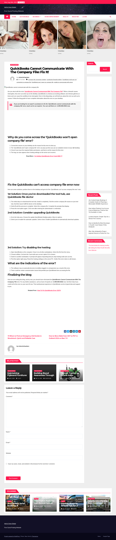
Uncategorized (14, 64)
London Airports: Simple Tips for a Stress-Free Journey (71, 505)
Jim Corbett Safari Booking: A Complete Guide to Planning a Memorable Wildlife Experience (98, 202)
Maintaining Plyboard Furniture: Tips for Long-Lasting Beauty (17, 376)
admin (21, 508)
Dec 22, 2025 (93, 506)
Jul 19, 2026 (66, 508)
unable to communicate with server (63, 82)
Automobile (24, 16)
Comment (9, 396)
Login (84, 16)
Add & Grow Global (10, 7)
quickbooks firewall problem (54, 79)
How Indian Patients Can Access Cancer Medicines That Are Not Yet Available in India (99, 210)
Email (8, 442)
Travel (9, 501)
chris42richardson (24, 77)
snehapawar (76, 378)
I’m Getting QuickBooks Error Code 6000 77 (48, 156)
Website (8, 453)
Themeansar (35, 536)
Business (36, 16)
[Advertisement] (44, 123)
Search (90, 63)
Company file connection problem (37, 79)
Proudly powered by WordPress (12, 536)
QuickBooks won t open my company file (42, 82)
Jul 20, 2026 (39, 506)
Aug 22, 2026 (12, 508)
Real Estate (91, 498)
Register (75, 16)
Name (8, 432)
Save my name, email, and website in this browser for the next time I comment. (31, 464)
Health (65, 16)
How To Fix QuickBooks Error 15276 (49, 290)
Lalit (19, 378)
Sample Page (106, 536)
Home (14, 16)
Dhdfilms (48, 378)
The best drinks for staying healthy (99, 245)
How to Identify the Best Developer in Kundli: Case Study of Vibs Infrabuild (99, 225)
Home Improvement (52, 16)
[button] (110, 16)
